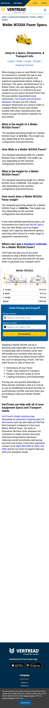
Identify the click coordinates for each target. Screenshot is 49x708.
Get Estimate (24, 334)
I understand (25, 703)
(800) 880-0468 (23, 445)
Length (10, 61)
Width (19, 61)
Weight (36, 61)
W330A (5, 19)
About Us (24, 682)
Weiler (40, 17)
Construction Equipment (18, 17)
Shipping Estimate (24, 65)
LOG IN (35, 3)
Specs (4, 17)
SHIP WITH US (5, 3)
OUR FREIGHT (17, 3)
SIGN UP (44, 3)
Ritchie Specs (36, 224)
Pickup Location (9, 313)
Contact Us (24, 686)
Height (27, 61)
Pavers (33, 17)
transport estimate (35, 244)
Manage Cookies (28, 696)
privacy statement (8, 698)
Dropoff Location (10, 323)
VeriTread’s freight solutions (16, 416)
